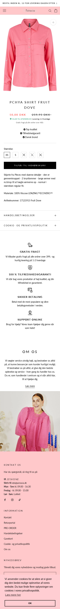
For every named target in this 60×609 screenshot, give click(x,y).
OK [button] (30, 603)
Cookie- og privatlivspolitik (26, 225)
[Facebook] (5, 499)
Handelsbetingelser (19, 215)
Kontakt (8, 517)
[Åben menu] (4, 10)
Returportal (9, 522)
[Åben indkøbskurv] (55, 10)
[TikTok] (20, 499)
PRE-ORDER (10, 528)
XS (7, 155)
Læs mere (30, 386)
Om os (7, 549)
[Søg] (50, 10)
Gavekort (8, 538)
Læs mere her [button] (13, 595)
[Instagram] (12, 499)
